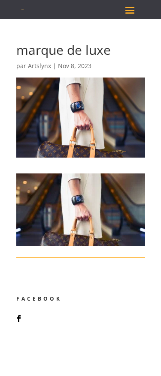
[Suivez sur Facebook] (19, 318)
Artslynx (39, 66)
